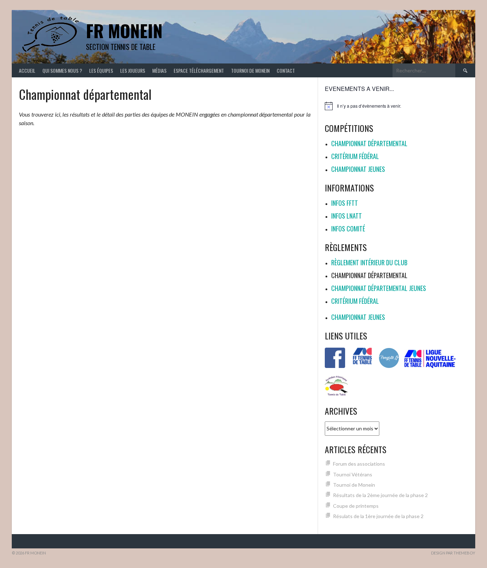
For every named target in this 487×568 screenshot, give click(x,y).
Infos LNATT (346, 215)
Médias (159, 70)
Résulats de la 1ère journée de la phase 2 (378, 516)
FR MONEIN (124, 30)
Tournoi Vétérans (352, 474)
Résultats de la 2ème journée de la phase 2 (380, 495)
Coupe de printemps (356, 506)
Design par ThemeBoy (453, 553)
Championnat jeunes (358, 169)
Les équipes (101, 70)
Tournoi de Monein (250, 70)
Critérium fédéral (355, 156)
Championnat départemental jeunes (378, 288)
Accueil (27, 70)
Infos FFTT (344, 203)
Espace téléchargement (199, 70)
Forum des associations (359, 464)
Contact (286, 70)
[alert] (396, 106)
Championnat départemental (369, 143)
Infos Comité (348, 228)
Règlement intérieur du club (369, 262)
